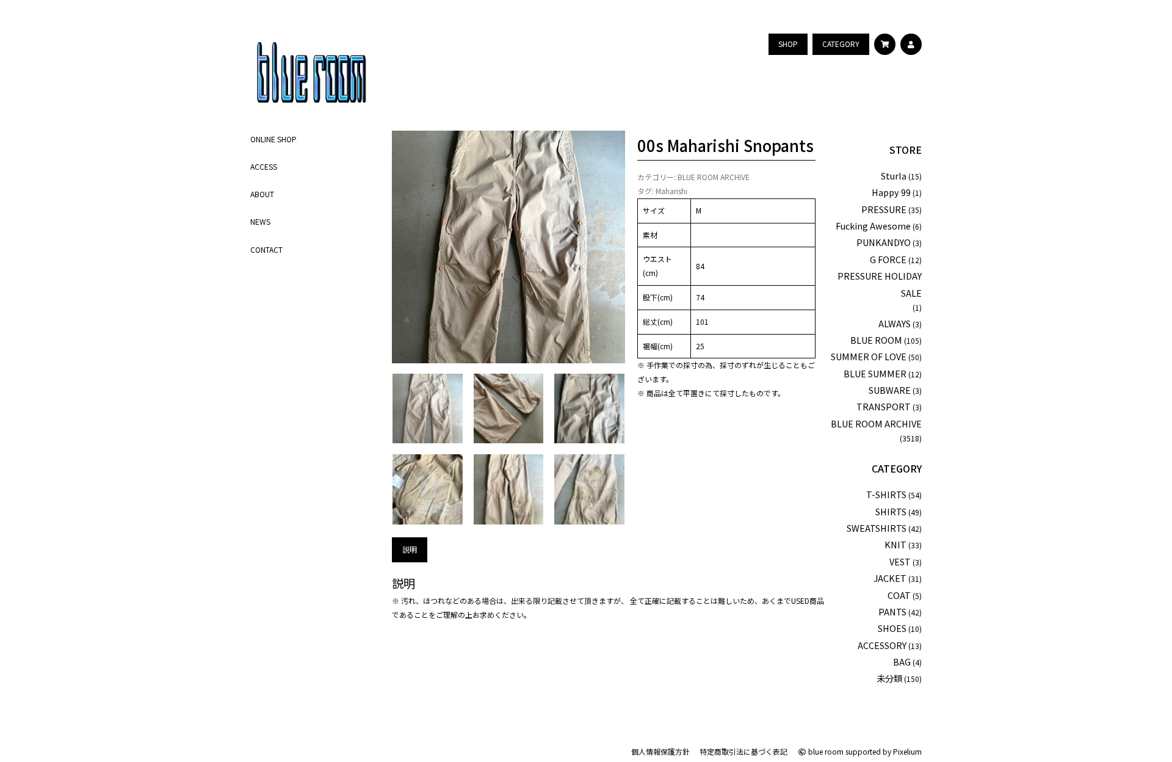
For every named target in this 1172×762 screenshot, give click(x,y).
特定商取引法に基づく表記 (743, 751)
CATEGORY (897, 468)
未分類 (889, 678)
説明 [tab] (409, 549)
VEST (900, 561)
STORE (905, 149)
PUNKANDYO (883, 242)
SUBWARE (890, 389)
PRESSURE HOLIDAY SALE (879, 284)
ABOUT (262, 194)
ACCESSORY (882, 645)
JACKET (890, 578)
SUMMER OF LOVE (868, 356)
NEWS (260, 221)
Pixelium (907, 751)
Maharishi (671, 191)
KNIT (895, 544)
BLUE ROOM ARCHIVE (714, 177)
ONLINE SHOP (273, 139)
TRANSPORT (883, 406)
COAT (899, 595)
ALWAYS (894, 323)
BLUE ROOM (876, 339)
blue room (825, 751)
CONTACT (266, 249)
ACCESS (263, 166)
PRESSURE (883, 209)
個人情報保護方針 (660, 751)
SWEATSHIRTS (876, 527)
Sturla (893, 175)
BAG (902, 661)
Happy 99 (891, 192)
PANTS (892, 611)
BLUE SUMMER (875, 373)
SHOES (892, 628)
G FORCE (888, 259)
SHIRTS (890, 511)
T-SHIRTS (886, 494)
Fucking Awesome (873, 225)
